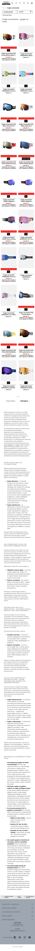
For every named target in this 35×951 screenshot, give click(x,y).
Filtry (21, 12)
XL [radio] (8, 196)
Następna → (25, 401)
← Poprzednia (9, 401)
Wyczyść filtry (7, 15)
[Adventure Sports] (6, 3)
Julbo (17, 445)
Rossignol (10, 445)
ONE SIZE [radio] (26, 159)
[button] (9, 12)
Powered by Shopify (17, 946)
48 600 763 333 (17, 924)
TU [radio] (8, 50)
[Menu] (32, 3)
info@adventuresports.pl (17, 930)
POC (5, 445)
